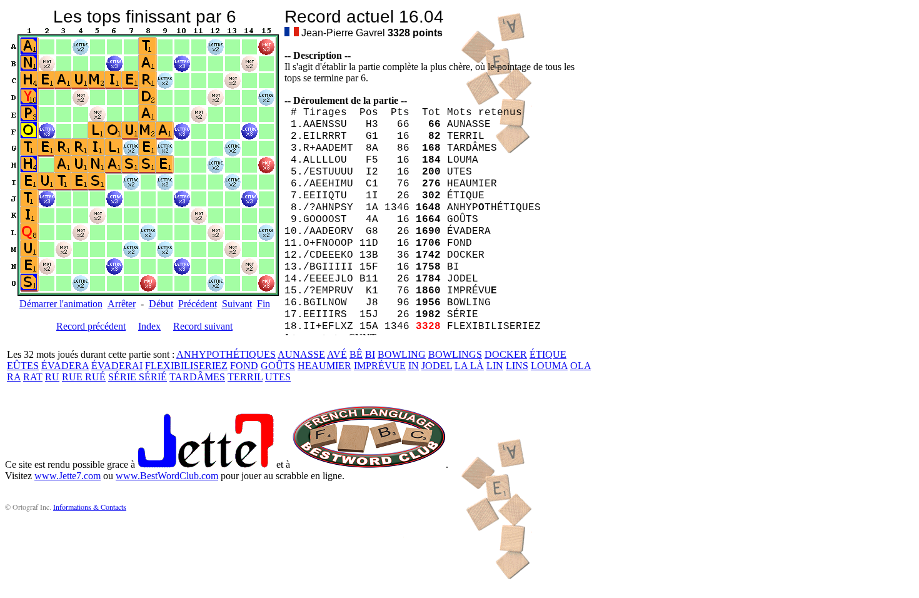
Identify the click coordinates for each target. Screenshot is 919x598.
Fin (263, 303)
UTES (278, 377)
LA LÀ (469, 365)
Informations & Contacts (89, 507)
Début (161, 303)
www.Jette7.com (67, 475)
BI (370, 354)
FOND (244, 365)
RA (14, 377)
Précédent (197, 303)
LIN (494, 365)
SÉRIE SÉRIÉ (137, 377)
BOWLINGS (455, 354)
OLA (580, 365)
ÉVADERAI (117, 365)
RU (52, 377)
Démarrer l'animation (61, 303)
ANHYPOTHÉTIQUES (226, 354)
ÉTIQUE (548, 354)
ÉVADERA (65, 365)
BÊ (356, 354)
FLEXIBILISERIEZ (186, 365)
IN (413, 365)
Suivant (237, 303)
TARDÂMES (197, 377)
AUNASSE (301, 354)
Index (149, 326)
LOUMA (549, 365)
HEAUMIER (324, 365)
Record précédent (91, 326)
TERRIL (245, 377)
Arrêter (122, 303)
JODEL (436, 365)
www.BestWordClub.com (167, 475)
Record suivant (203, 326)
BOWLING (402, 354)
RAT (33, 377)
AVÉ (337, 354)
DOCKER (506, 354)
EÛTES (23, 365)
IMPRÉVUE (380, 365)
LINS (517, 365)
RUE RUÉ (84, 377)
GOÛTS (278, 365)
